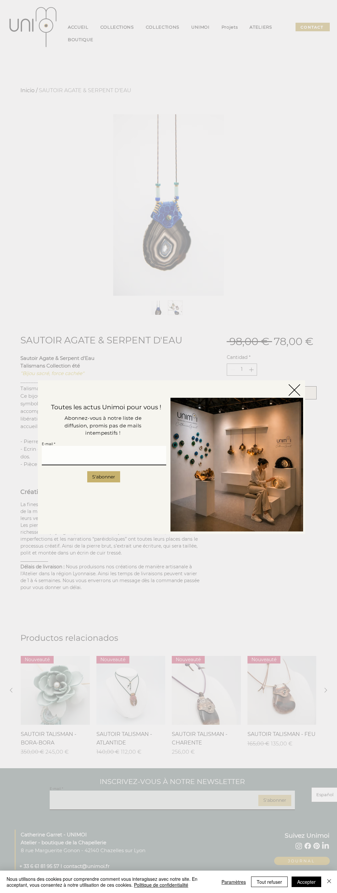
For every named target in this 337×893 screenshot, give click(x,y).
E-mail (47, 444)
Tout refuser (269, 882)
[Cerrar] (329, 882)
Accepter (306, 882)
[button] (294, 390)
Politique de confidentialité (161, 884)
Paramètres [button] (233, 882)
